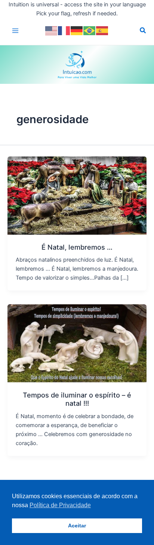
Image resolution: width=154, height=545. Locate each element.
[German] (77, 30)
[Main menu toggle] (15, 31)
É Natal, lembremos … (77, 247)
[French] (64, 30)
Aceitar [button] (77, 526)
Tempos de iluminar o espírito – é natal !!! (77, 399)
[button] (143, 31)
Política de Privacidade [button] (60, 505)
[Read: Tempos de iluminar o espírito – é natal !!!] (77, 343)
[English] (51, 30)
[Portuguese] (89, 30)
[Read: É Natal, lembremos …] (77, 195)
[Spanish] (102, 30)
